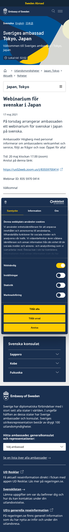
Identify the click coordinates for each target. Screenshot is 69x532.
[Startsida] (6, 71)
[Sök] (54, 11)
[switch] (60, 275)
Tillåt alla (34, 309)
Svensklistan (12, 489)
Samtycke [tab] (12, 210)
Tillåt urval (34, 318)
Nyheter (22, 75)
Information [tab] (34, 210)
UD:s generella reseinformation (26, 510)
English (19, 23)
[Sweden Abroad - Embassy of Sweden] (19, 11)
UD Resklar (11, 472)
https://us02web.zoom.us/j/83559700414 (31, 169)
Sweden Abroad (34, 3)
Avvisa (34, 327)
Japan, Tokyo (51, 70)
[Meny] (62, 11)
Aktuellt (8, 75)
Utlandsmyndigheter (26, 70)
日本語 (29, 23)
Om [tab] (57, 210)
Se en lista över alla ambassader (25, 458)
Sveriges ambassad (23, 35)
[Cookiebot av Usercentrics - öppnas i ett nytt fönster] (51, 202)
